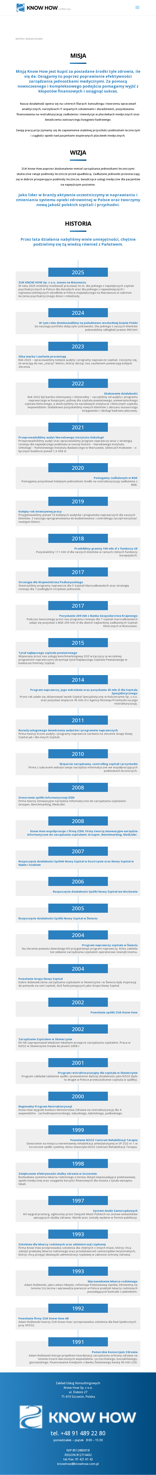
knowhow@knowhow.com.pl (78, 1464)
